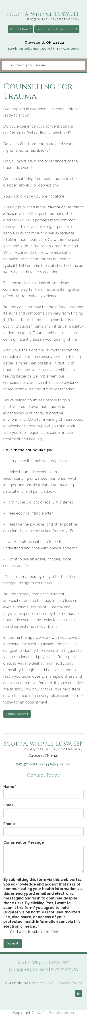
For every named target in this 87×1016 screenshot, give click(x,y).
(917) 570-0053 (66, 49)
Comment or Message (23, 842)
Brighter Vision (42, 983)
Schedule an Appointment (56, 29)
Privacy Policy (70, 983)
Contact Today (16, 713)
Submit (12, 943)
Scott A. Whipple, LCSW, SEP (43, 963)
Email (9, 805)
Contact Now (19, 29)
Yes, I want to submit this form (34, 932)
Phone (9, 824)
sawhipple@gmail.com (29, 49)
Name (9, 786)
